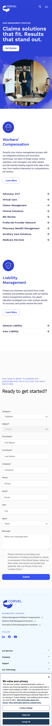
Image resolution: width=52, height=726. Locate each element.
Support (5, 663)
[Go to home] (26, 604)
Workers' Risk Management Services (17, 621)
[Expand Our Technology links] (49, 669)
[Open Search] (40, 7)
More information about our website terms (25, 703)
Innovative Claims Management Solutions (20, 625)
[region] (26, 699)
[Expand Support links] (49, 663)
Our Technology (8, 670)
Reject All (26, 715)
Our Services (7, 651)
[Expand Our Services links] (49, 650)
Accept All (26, 722)
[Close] (49, 677)
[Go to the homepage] (10, 6)
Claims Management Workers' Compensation (21, 617)
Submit (26, 577)
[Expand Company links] (49, 657)
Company (6, 657)
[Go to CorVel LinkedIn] (3, 636)
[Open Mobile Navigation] (46, 7)
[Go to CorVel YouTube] (15, 637)
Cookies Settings (26, 708)
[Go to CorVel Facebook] (9, 636)
